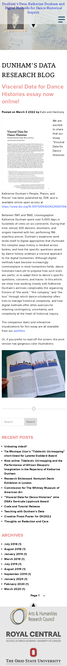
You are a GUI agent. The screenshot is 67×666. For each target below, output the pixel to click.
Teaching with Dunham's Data (24, 511)
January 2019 (13, 554)
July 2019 (11, 564)
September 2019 (15, 574)
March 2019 (12, 559)
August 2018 (12, 549)
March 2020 (12, 589)
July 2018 (11, 544)
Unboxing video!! (15, 446)
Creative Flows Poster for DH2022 (27, 516)
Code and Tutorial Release (22, 506)
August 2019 (12, 569)
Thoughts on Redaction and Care (26, 521)
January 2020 (13, 579)
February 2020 (14, 584)
